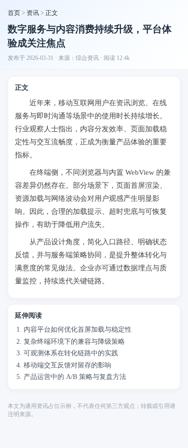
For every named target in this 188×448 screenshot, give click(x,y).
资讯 (33, 12)
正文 (51, 12)
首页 (14, 12)
